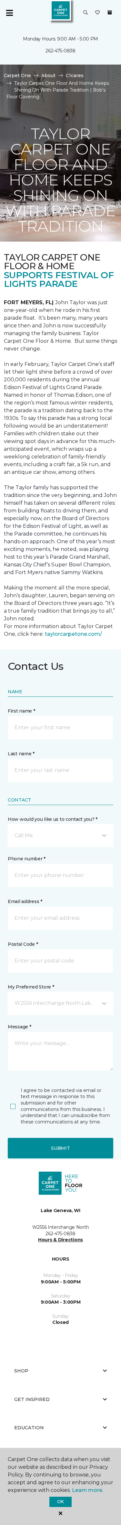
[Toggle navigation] (9, 13)
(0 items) (109, 12)
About (48, 75)
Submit (60, 1148)
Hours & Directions (60, 1240)
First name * (21, 711)
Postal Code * (23, 944)
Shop (21, 1371)
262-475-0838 (60, 51)
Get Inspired (32, 1399)
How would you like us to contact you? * (52, 819)
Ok (60, 1501)
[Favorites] (97, 13)
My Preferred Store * (31, 987)
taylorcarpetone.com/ (73, 634)
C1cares (75, 75)
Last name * (21, 753)
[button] (85, 13)
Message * (19, 1026)
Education (29, 1428)
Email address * (25, 901)
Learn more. (87, 1490)
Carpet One (17, 75)
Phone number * (26, 858)
